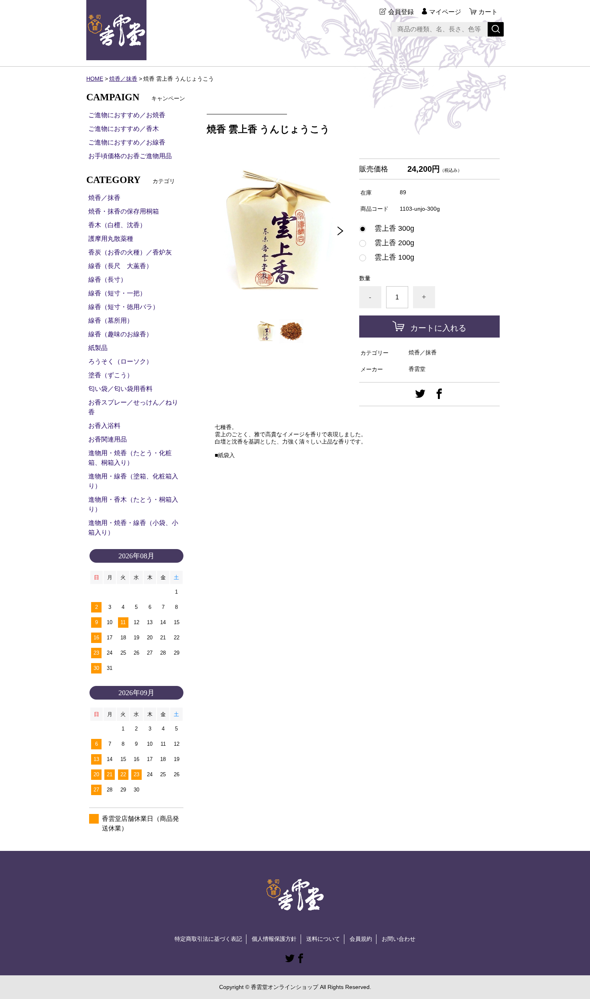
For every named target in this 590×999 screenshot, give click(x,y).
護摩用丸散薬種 (110, 238)
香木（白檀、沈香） (117, 225)
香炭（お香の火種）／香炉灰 (130, 252)
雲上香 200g (390, 243)
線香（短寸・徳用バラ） (123, 306)
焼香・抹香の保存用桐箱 (123, 211)
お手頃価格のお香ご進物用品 (130, 156)
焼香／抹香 (123, 78)
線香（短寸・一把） (117, 293)
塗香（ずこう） (110, 375)
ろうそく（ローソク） (120, 361)
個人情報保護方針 (274, 939)
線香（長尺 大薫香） (120, 265)
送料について (323, 939)
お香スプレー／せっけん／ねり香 (133, 407)
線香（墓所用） (110, 320)
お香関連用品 (107, 439)
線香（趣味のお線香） (120, 334)
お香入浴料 (104, 425)
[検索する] (496, 29)
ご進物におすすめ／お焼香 (126, 115)
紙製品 (98, 347)
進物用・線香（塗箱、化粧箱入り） (133, 481)
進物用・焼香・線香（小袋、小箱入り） (133, 527)
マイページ (445, 11)
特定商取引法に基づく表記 (208, 939)
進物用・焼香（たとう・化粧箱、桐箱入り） (130, 458)
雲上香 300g (390, 228)
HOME (94, 78)
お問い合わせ (398, 939)
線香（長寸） (107, 279)
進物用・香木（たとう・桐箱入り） (133, 504)
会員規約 (361, 939)
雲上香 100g (390, 257)
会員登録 (401, 11)
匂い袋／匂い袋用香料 (120, 388)
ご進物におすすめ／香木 (123, 128)
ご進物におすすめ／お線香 (126, 142)
